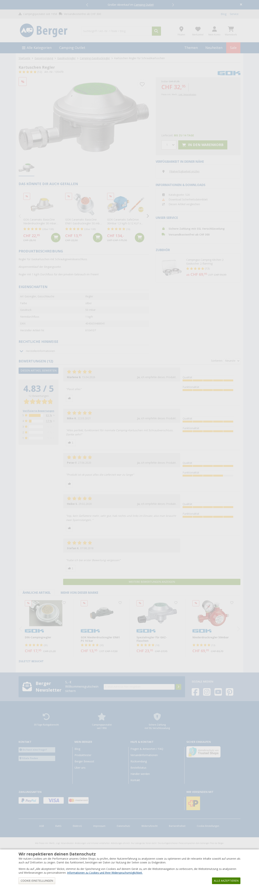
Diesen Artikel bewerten (38, 370)
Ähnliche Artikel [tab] (37, 593)
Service (234, 14)
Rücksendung (138, 761)
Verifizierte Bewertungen (38, 411)
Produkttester (83, 755)
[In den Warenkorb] (55, 237)
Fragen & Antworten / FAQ (146, 748)
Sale (233, 48)
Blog (223, 14)
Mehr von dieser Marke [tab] (79, 593)
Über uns (80, 767)
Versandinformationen (144, 755)
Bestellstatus (138, 767)
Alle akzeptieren (226, 880)
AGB (41, 826)
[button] (87, 4)
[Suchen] (156, 31)
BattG (58, 826)
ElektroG (77, 826)
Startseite (24, 58)
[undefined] (212, 268)
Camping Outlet (72, 48)
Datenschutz (123, 826)
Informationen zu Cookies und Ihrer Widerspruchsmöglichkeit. (105, 872)
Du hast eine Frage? (35, 749)
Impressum (99, 826)
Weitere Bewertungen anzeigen (152, 581)
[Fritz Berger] (47, 30)
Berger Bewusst (84, 761)
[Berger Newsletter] (178, 687)
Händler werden (140, 773)
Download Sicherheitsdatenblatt (188, 199)
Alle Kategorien (39, 48)
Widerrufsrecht (149, 826)
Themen (191, 48)
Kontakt (135, 780)
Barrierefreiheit (177, 826)
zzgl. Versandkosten (187, 94)
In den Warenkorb (205, 145)
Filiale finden (30, 758)
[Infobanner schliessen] (241, 5)
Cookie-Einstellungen (208, 826)
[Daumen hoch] (69, 398)
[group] (26, 168)
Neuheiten (213, 48)
